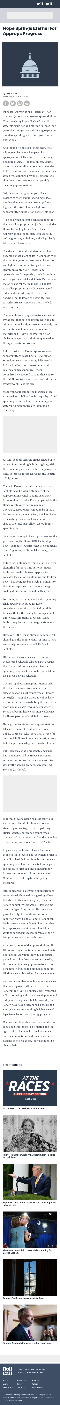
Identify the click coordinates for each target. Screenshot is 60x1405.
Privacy (20, 1384)
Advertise (35, 1380)
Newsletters (8, 1387)
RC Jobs (35, 1384)
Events (5, 1384)
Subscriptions (37, 1387)
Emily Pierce (11, 94)
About (5, 1380)
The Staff (21, 1387)
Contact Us (21, 1380)
